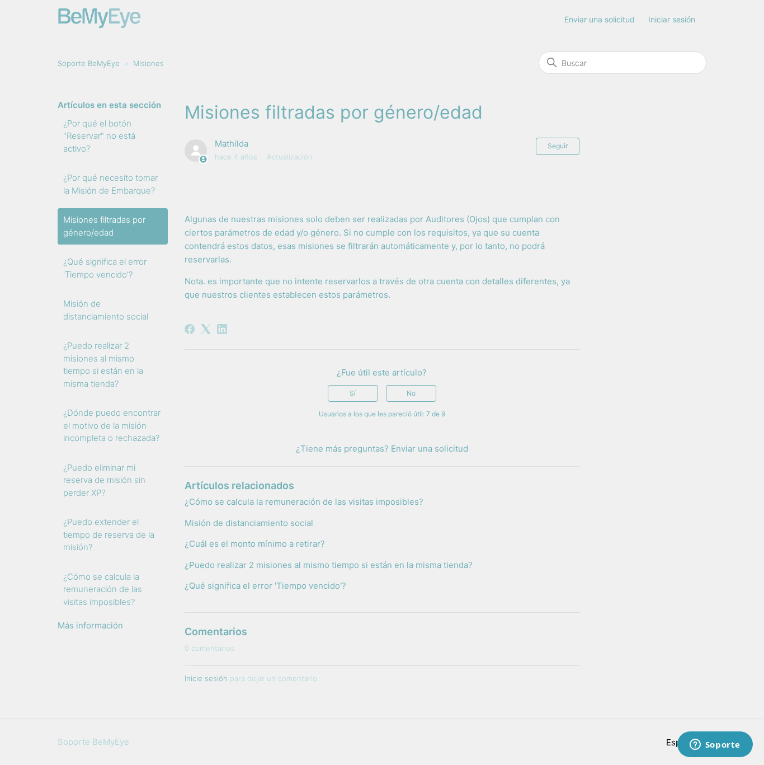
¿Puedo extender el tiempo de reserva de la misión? (108, 534)
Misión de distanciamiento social (105, 310)
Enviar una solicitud (599, 19)
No (411, 393)
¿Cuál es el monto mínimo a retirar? (255, 543)
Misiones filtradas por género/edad (104, 226)
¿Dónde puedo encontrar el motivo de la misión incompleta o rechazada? (112, 425)
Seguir (558, 146)
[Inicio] (100, 25)
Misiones (148, 63)
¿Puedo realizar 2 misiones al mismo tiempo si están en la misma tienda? (103, 364)
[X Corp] (206, 329)
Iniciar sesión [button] (671, 19)
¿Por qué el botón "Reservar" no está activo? (99, 136)
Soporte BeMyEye (89, 63)
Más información (90, 625)
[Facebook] (190, 329)
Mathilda (231, 143)
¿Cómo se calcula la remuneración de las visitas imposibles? (102, 589)
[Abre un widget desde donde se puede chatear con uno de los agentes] (715, 745)
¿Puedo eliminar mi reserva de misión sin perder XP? (104, 480)
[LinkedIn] (222, 329)
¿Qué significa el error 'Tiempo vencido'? (105, 268)
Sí (353, 393)
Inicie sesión (206, 678)
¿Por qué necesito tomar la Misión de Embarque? (110, 184)
